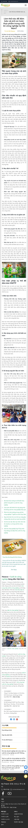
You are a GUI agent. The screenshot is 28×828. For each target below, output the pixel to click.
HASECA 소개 (4, 814)
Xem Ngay (14, 569)
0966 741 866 (5, 1)
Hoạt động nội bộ (7, 730)
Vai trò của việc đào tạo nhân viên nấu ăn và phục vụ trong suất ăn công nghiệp (14, 524)
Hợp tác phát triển (7, 735)
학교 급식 (16, 816)
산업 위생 (16, 819)
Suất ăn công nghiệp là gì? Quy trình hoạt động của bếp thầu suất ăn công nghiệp (14, 530)
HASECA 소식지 (5, 819)
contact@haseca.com (14, 1)
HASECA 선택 (4, 816)
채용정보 (3, 822)
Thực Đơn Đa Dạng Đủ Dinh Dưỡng (12, 557)
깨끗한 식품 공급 (18, 822)
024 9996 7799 (5, 807)
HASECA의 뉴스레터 (6, 12)
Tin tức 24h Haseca (7, 740)
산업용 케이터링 (18, 814)
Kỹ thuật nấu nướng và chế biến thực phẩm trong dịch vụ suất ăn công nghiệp (14, 503)
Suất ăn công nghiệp (12, 648)
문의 (2, 824)
